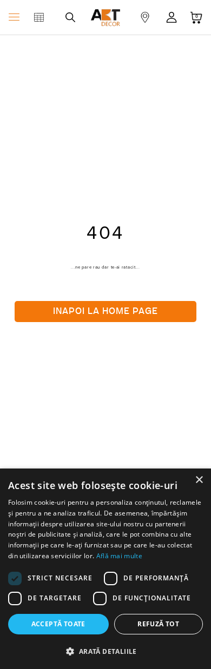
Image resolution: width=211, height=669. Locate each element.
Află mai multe (119, 555)
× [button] (199, 480)
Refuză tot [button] (158, 623)
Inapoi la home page (105, 311)
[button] (105, 651)
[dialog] (105, 569)
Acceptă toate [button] (58, 623)
